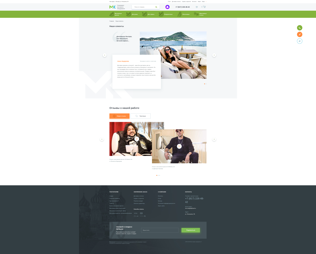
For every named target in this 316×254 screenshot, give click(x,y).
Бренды (160, 201)
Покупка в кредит (138, 201)
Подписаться (190, 230)
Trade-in (111, 203)
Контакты (194, 1)
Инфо (203, 1)
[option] (173, 55)
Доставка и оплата (176, 1)
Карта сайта (161, 205)
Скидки (111, 196)
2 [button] (158, 175)
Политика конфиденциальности (166, 203)
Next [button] (214, 55)
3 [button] (159, 175)
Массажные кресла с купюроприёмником (120, 213)
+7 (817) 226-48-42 (182, 7)
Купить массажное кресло (116, 205)
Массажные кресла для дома (117, 208)
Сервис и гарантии (186, 1)
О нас (169, 1)
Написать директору (139, 203)
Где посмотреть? (114, 201)
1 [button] (204, 83)
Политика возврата (114, 198)
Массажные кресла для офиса (117, 210)
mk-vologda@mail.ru (190, 208)
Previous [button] (104, 55)
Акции (199, 1)
